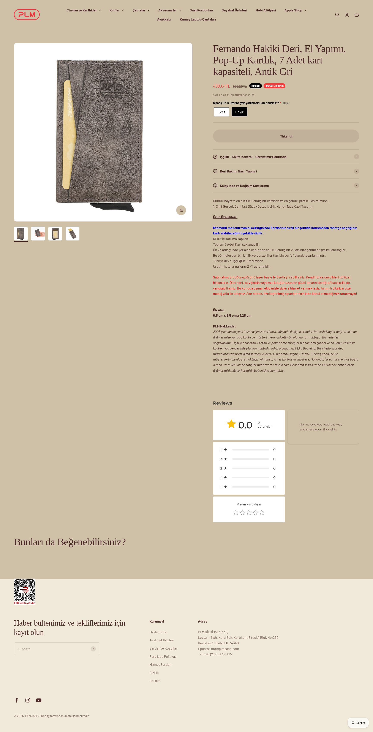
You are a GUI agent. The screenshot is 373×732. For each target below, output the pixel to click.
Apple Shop (293, 10)
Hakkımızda (158, 632)
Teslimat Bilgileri (162, 640)
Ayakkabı (164, 19)
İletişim (155, 680)
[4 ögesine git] (72, 234)
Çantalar (139, 10)
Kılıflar (115, 10)
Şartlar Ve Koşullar (163, 648)
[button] (249, 450)
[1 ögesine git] (21, 234)
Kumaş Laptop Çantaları (198, 19)
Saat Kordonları (201, 10)
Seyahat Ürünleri (234, 10)
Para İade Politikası (163, 656)
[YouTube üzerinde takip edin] (39, 700)
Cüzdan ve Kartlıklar (82, 10)
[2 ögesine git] (38, 234)
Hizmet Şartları (160, 664)
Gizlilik (154, 672)
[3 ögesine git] (55, 234)
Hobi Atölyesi (266, 10)
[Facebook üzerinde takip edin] (17, 700)
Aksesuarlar (167, 10)
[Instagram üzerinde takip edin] (28, 700)
